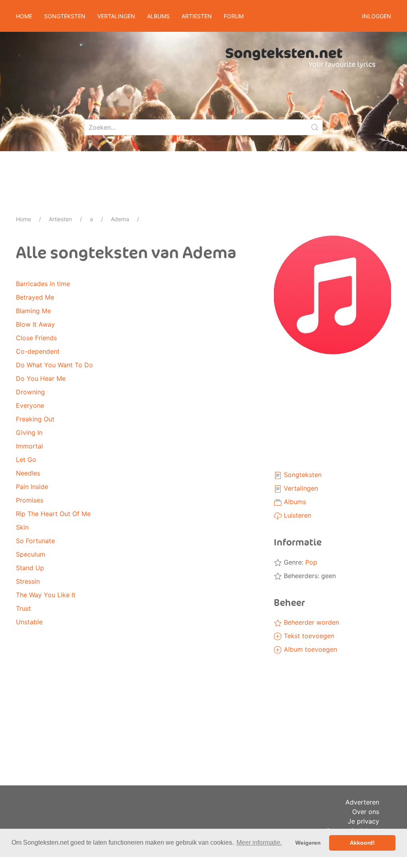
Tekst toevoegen (308, 636)
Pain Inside (32, 487)
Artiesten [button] (197, 16)
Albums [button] (158, 16)
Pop (311, 562)
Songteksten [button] (64, 16)
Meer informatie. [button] (259, 842)
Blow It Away (35, 324)
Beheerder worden (310, 622)
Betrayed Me (35, 297)
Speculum (30, 554)
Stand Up (30, 568)
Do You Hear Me (41, 378)
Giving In (29, 432)
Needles (28, 473)
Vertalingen (300, 488)
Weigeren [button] (308, 842)
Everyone (30, 405)
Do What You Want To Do (54, 365)
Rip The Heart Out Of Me (53, 514)
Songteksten (302, 475)
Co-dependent (38, 351)
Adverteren (362, 802)
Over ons (365, 812)
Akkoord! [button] (362, 842)
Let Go (26, 460)
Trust (23, 608)
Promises (29, 500)
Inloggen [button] (376, 16)
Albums (294, 502)
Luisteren (296, 515)
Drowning (30, 392)
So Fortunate (35, 541)
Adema (120, 219)
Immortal (29, 446)
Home (24, 16)
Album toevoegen (309, 649)
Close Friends (36, 338)
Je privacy (363, 821)
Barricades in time (43, 284)
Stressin (28, 581)
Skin (22, 527)
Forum (234, 16)
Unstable (29, 622)
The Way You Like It (46, 595)
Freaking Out (35, 419)
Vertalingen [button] (116, 16)
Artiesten (60, 219)
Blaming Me (33, 311)
